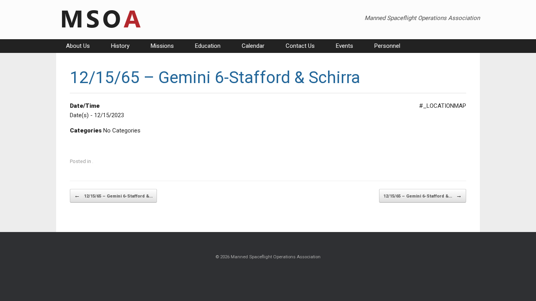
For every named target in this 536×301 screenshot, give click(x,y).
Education (208, 45)
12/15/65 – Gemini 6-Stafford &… (113, 195)
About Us (78, 45)
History (120, 45)
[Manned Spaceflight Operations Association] (100, 19)
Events (344, 45)
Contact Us (300, 45)
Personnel (387, 45)
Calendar (253, 45)
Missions (162, 45)
